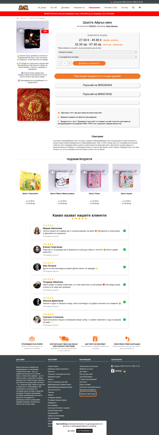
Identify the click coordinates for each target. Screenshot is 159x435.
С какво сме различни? (88, 379)
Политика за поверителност (90, 387)
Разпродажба (53, 413)
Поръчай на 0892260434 (97, 85)
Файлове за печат (86, 369)
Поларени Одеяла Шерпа (57, 400)
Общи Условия (85, 385)
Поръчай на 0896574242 (97, 94)
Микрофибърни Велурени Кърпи (60, 387)
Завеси (50, 395)
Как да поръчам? (86, 374)
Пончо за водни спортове (57, 382)
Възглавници (53, 405)
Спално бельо (53, 366)
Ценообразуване (86, 377)
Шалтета (51, 372)
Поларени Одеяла (54, 398)
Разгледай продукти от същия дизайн (97, 76)
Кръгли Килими (53, 418)
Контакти (83, 382)
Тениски (51, 392)
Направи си (52, 403)
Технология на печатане (89, 366)
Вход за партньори (88, 394)
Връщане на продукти (88, 390)
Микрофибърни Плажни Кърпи (59, 385)
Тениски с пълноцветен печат (59, 374)
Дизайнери (52, 423)
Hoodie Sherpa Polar (55, 411)
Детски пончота (54, 390)
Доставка (83, 372)
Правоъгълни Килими (56, 416)
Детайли (71, 431)
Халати (50, 379)
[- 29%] (32, 52)
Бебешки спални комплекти (58, 369)
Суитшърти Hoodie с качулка (59, 408)
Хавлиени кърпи (54, 377)
